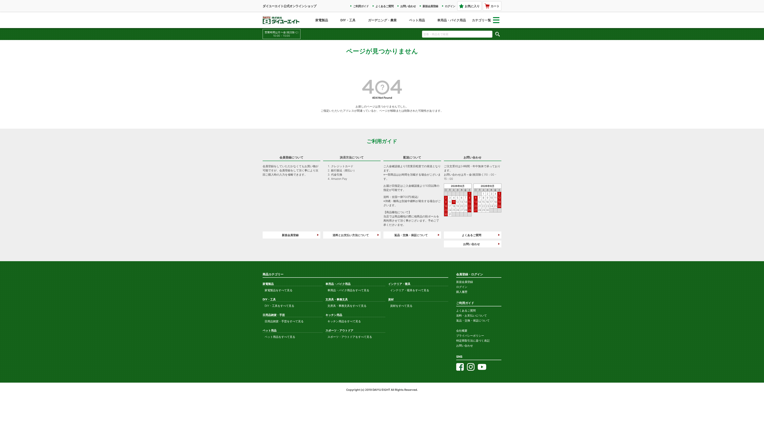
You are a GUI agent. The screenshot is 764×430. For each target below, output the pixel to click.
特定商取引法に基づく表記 (473, 340)
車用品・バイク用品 (451, 20)
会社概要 (461, 330)
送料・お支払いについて (471, 315)
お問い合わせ (408, 6)
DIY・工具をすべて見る (279, 305)
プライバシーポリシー (470, 335)
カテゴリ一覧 (481, 20)
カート (495, 6)
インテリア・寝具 (399, 283)
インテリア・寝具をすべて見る (409, 290)
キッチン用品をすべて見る (344, 321)
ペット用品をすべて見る (280, 336)
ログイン (450, 6)
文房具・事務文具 (336, 299)
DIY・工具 (348, 20)
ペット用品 (417, 20)
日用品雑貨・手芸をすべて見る (284, 321)
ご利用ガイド (361, 6)
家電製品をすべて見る (278, 290)
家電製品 (321, 20)
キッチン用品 (333, 315)
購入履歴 (461, 291)
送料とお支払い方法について (351, 235)
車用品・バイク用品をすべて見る (348, 290)
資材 (391, 299)
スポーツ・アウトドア (339, 330)
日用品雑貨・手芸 (274, 315)
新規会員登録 (430, 6)
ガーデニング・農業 (382, 20)
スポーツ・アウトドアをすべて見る (349, 336)
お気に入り (472, 6)
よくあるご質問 (384, 6)
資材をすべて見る (401, 305)
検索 (497, 34)
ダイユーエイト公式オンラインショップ (289, 6)
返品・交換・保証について (411, 235)
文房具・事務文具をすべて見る (346, 305)
